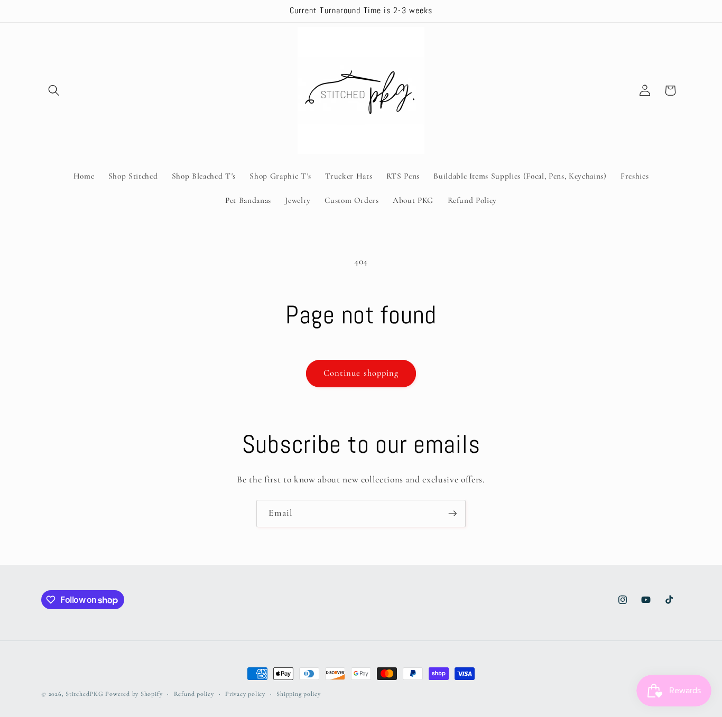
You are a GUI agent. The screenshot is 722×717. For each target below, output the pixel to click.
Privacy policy (245, 693)
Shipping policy (298, 693)
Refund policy (194, 693)
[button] (54, 90)
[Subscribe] (452, 513)
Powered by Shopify (133, 693)
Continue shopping (361, 373)
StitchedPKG (84, 693)
